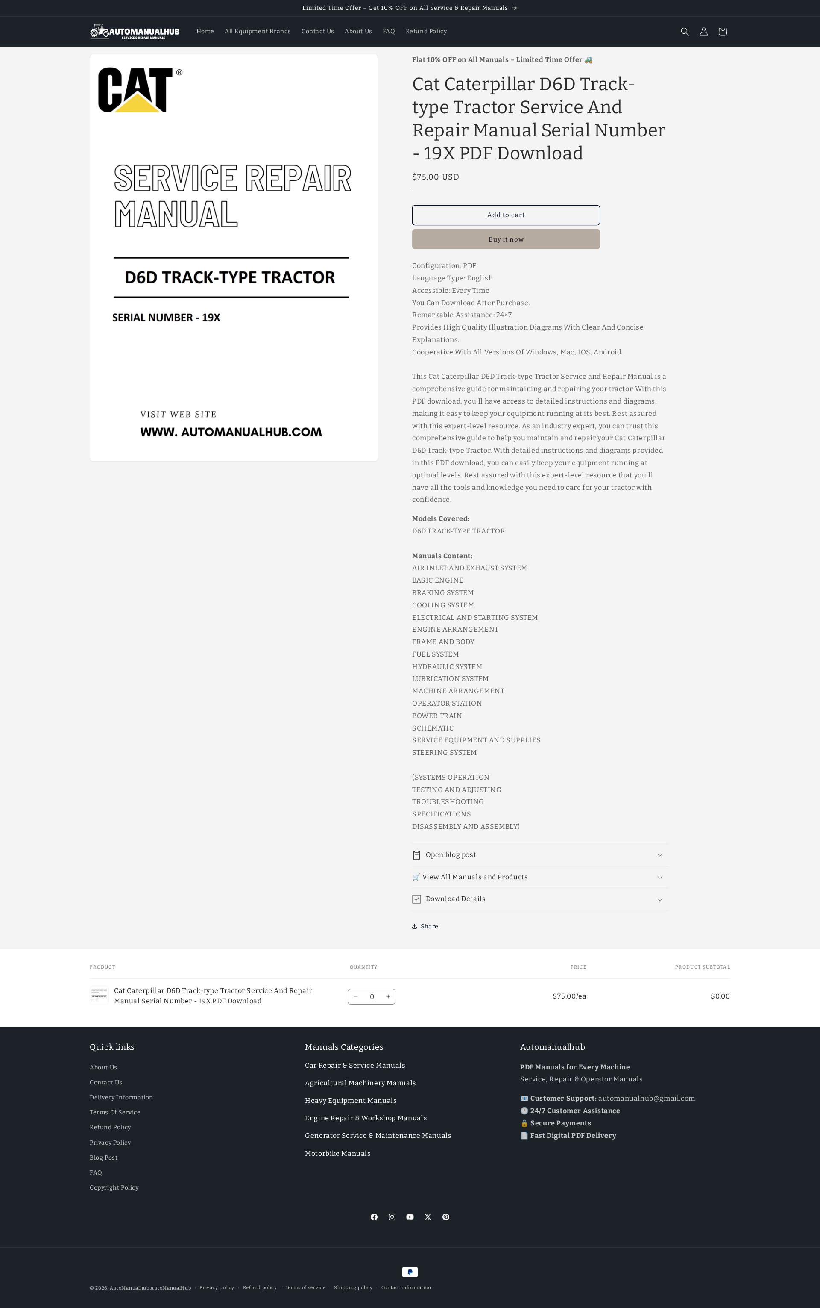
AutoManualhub (129, 1288)
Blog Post (103, 1157)
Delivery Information (121, 1097)
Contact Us (106, 1082)
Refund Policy (110, 1127)
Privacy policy (216, 1287)
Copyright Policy (114, 1187)
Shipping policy (353, 1287)
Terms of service (306, 1287)
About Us (103, 1067)
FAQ (96, 1172)
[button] (685, 31)
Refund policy (260, 1287)
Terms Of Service (115, 1112)
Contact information (406, 1287)
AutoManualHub (170, 1288)
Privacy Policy (110, 1142)
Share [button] (430, 926)
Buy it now (506, 239)
